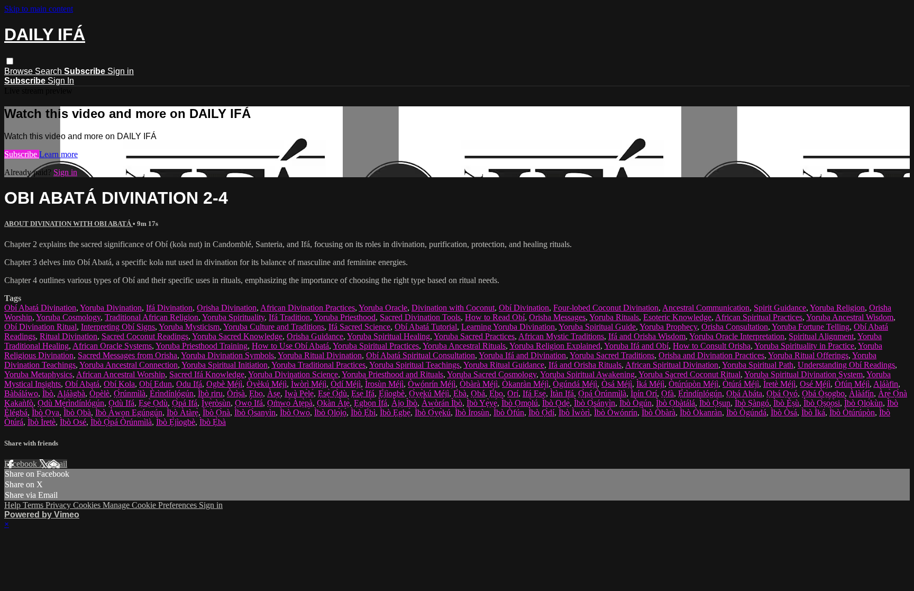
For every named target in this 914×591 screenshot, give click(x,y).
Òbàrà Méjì (479, 383)
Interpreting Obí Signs (118, 326)
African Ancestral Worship (120, 374)
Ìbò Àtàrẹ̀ (182, 412)
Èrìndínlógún (172, 393)
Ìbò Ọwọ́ (295, 412)
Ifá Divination (169, 307)
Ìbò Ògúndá (746, 412)
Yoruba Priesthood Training (202, 345)
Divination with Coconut (453, 307)
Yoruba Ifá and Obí (636, 345)
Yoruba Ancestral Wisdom (849, 317)
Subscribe (21, 154)
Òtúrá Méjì (741, 383)
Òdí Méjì (346, 383)
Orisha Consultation (734, 326)
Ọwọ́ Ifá (249, 402)
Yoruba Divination (111, 307)
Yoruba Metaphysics (38, 374)
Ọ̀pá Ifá (184, 402)
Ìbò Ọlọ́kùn (863, 402)
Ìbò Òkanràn (701, 412)
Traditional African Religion (151, 317)
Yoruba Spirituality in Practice (804, 345)
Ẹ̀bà (460, 393)
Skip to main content (38, 8)
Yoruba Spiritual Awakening (587, 374)
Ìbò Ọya (45, 412)
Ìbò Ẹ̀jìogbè (175, 421)
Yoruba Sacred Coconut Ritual (689, 374)
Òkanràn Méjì (525, 383)
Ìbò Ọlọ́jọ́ (330, 412)
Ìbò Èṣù (786, 402)
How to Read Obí (495, 317)
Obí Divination (524, 307)
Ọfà (667, 393)
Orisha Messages (557, 317)
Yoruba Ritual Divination (320, 355)
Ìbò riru (210, 393)
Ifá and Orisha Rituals (585, 364)
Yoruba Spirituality (233, 317)
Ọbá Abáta (744, 393)
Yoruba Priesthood (345, 317)
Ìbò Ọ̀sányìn (594, 402)
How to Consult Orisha (712, 345)
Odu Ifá (189, 383)
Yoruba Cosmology (68, 317)
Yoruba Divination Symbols (227, 355)
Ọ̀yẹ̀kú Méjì (429, 393)
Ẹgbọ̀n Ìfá (370, 402)
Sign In (61, 80)
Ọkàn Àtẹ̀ (333, 402)
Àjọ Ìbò (404, 402)
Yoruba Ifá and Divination (522, 355)
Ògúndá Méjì (575, 383)
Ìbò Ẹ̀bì (363, 412)
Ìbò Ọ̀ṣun (714, 402)
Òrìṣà (236, 393)
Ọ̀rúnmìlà (129, 393)
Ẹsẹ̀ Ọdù (153, 402)
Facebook (21, 463)
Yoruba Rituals (614, 317)
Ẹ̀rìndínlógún (700, 393)
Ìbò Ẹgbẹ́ (395, 412)
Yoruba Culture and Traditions (273, 326)
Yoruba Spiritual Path (757, 364)
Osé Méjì (815, 383)
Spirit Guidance (780, 307)
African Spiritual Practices (758, 317)
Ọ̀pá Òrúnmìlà (602, 393)
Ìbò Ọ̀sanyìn (255, 412)
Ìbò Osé (73, 421)
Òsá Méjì (616, 383)
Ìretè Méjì (779, 383)
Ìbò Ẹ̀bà (212, 421)
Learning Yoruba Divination (508, 326)
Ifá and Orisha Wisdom (647, 336)
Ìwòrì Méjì (308, 383)
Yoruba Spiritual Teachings (414, 364)
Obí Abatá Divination (40, 307)
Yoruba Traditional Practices (318, 364)
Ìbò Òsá (784, 412)
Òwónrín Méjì (431, 383)
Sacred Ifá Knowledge (206, 374)
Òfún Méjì (852, 383)
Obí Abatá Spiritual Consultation (420, 355)
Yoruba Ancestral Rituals (464, 345)
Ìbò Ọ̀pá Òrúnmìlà (121, 421)
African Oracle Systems (112, 345)
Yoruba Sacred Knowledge (237, 336)
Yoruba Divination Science (293, 374)
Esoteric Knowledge (677, 317)
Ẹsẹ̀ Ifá (362, 393)
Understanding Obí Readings (846, 364)
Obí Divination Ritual (40, 326)
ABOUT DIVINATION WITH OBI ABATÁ (68, 224)
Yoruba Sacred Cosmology (491, 374)
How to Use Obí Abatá (290, 345)
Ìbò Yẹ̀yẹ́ (482, 402)
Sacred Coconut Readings (145, 336)
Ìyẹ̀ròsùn (216, 402)
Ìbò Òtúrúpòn (852, 412)
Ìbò (47, 393)
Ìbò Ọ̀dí (541, 412)
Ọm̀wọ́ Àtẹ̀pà (290, 402)
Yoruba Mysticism (189, 326)
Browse (19, 71)
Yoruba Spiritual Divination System (803, 374)
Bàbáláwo (21, 393)
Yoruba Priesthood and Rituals (392, 374)
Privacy (59, 505)
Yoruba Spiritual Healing (388, 336)
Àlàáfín (861, 393)
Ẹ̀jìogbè (392, 393)
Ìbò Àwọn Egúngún (128, 412)
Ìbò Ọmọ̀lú (519, 402)
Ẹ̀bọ (496, 393)
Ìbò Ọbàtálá (675, 402)
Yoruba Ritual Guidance (503, 364)
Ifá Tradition (289, 317)
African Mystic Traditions (561, 336)
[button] (9, 61)
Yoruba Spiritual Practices (376, 345)
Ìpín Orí (643, 393)
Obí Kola (119, 383)
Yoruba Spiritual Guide (597, 326)
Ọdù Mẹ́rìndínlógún (71, 402)
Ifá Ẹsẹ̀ (534, 393)
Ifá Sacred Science (359, 326)
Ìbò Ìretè (42, 421)
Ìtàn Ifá (562, 393)
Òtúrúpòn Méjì (693, 383)
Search (49, 71)
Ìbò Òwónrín (615, 412)
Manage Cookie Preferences (151, 505)
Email (57, 463)
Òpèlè (99, 393)
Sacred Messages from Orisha (127, 355)
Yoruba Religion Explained (554, 345)
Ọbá (478, 393)
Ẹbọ (256, 393)
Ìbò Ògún (635, 402)
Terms (34, 505)
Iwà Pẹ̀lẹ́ (299, 393)
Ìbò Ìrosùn (472, 412)
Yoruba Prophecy (668, 326)
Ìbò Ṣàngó (752, 402)
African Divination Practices (307, 307)
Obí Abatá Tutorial (426, 326)
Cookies (88, 505)
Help (13, 505)
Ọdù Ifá (121, 402)
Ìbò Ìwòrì (574, 412)
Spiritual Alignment (821, 336)
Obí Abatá (82, 383)
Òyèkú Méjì (266, 383)
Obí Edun (155, 383)
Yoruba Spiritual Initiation (224, 364)
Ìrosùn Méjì (384, 383)
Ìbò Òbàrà (658, 412)
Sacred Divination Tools (420, 317)
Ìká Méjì (650, 383)
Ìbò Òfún (508, 412)
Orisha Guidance (315, 336)
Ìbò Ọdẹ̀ (556, 402)
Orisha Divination (227, 307)
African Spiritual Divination (671, 364)
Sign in (120, 71)
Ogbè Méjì (224, 383)
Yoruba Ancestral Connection (128, 364)
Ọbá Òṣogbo (823, 393)
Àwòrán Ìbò (442, 402)
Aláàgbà (71, 393)
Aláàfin (885, 383)
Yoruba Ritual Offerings (808, 355)
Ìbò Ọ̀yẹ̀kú (433, 412)
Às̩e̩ (273, 393)
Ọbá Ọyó (782, 393)
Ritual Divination (68, 336)
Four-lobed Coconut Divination (606, 307)
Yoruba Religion (837, 307)
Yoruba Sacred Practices (474, 336)
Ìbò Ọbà (77, 412)
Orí (512, 393)
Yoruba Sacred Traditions (612, 355)
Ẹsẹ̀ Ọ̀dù (332, 393)
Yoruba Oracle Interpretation (736, 336)
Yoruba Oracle (383, 307)
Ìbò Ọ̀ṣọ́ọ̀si (821, 402)
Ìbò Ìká (813, 412)
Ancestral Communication (706, 307)
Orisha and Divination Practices (711, 355)
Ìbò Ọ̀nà (216, 412)
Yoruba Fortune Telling (810, 326)
